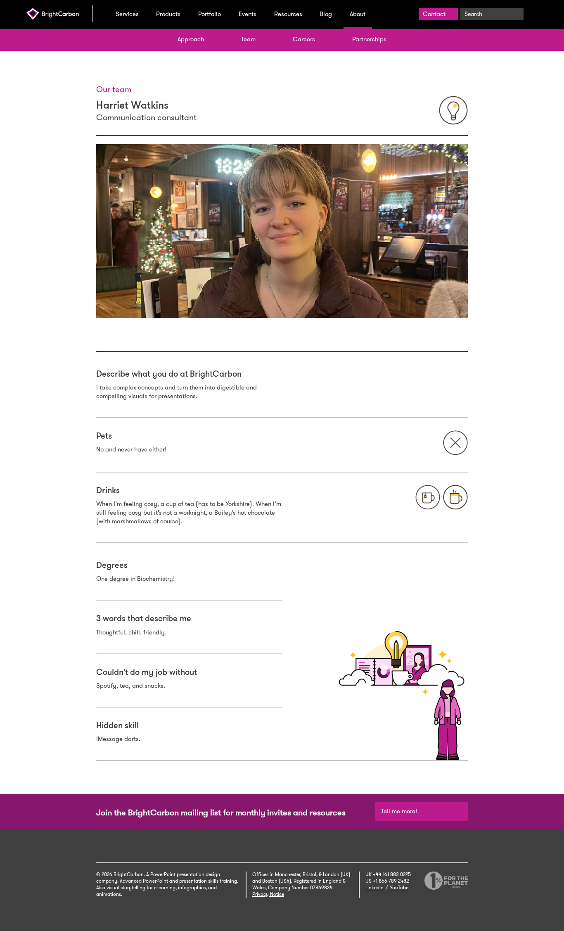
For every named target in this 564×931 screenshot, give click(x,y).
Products (168, 14)
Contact (434, 14)
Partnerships (369, 39)
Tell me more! (399, 811)
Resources (288, 14)
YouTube (399, 887)
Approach (191, 39)
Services (127, 14)
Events (247, 14)
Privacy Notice (268, 894)
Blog (326, 14)
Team (248, 39)
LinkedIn (374, 887)
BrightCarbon (59, 13)
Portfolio (209, 14)
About (357, 14)
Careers (304, 39)
